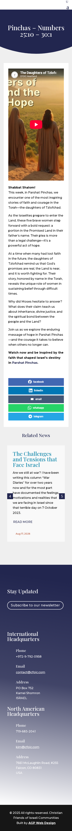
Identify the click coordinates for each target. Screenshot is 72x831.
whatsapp (38, 408)
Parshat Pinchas (24, 362)
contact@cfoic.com (30, 672)
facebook (38, 382)
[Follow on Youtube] (44, 619)
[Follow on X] (33, 619)
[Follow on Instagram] (22, 619)
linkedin (38, 390)
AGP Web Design (42, 823)
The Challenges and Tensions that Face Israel (35, 459)
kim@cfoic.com (27, 747)
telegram (38, 416)
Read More (22, 522)
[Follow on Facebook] (11, 619)
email (38, 399)
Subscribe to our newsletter (35, 605)
